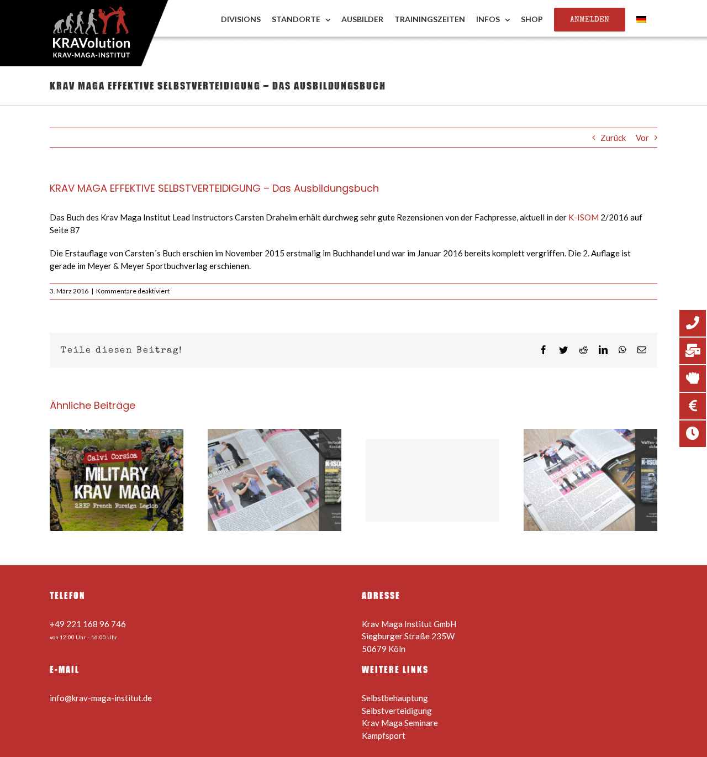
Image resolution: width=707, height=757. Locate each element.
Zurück (613, 138)
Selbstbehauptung (395, 698)
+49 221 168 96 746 (88, 624)
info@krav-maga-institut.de (101, 698)
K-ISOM (583, 217)
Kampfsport (383, 735)
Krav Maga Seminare (400, 723)
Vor (642, 138)
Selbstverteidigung (397, 711)
